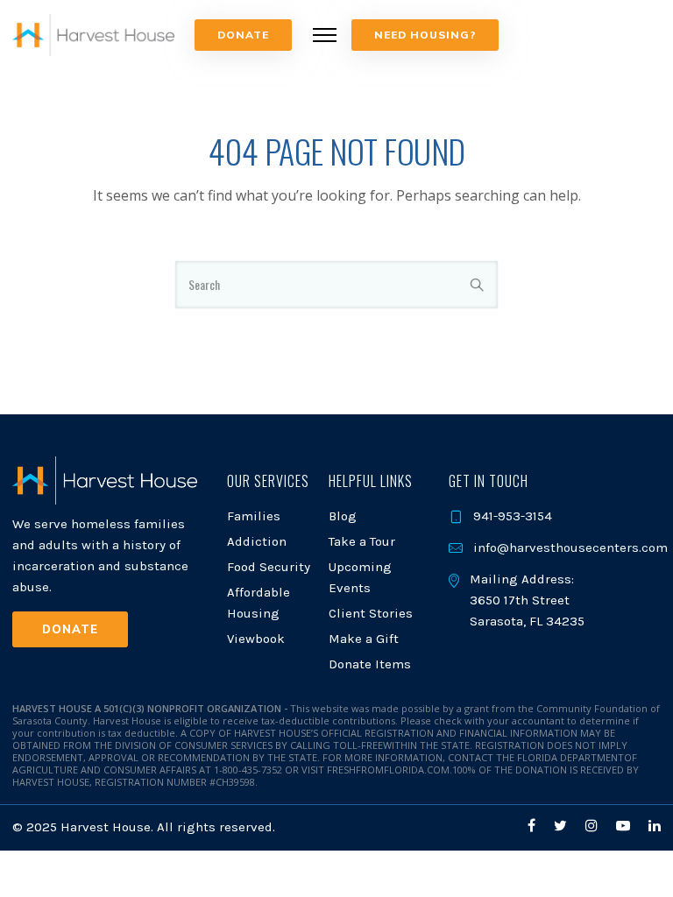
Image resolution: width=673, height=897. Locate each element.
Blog (343, 516)
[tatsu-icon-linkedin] (654, 825)
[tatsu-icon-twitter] (563, 825)
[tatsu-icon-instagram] (594, 825)
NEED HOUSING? (425, 34)
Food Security (268, 567)
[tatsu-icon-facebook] (534, 825)
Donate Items (370, 664)
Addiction (257, 541)
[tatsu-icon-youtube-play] (625, 825)
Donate (243, 34)
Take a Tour (362, 541)
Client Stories (371, 613)
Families (253, 516)
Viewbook (256, 638)
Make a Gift (364, 638)
